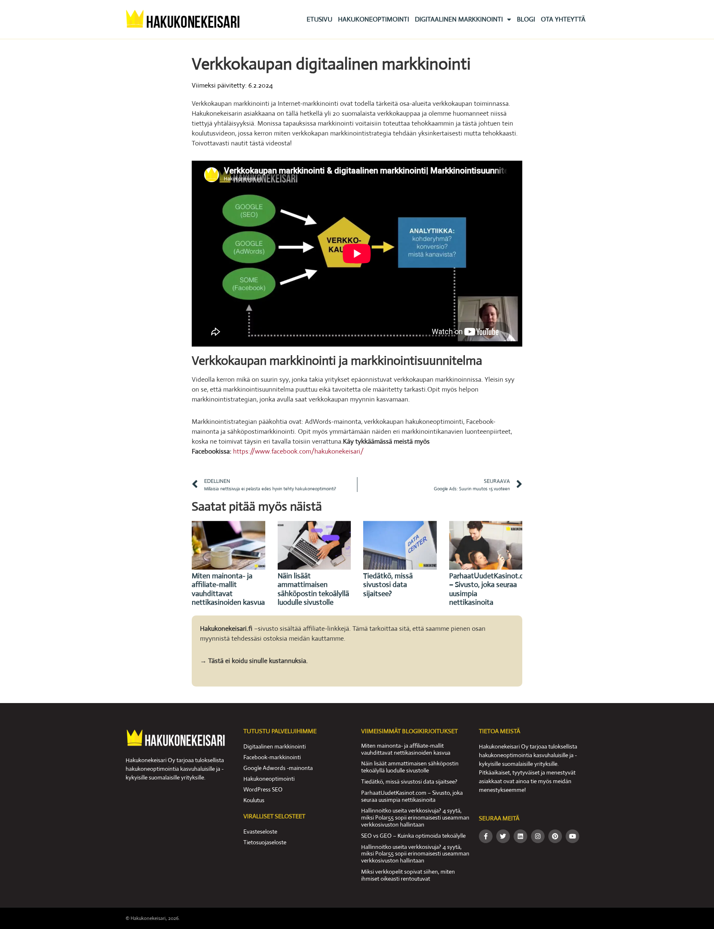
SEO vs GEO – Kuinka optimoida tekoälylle (413, 835)
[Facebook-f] (486, 836)
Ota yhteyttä (563, 19)
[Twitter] (503, 836)
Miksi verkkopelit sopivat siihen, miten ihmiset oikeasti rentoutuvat (408, 875)
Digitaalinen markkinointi (459, 19)
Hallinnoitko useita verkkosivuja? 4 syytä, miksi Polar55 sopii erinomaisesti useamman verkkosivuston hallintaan (415, 817)
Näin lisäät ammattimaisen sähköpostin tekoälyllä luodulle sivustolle (313, 589)
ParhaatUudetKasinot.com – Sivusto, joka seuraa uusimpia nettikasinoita (491, 589)
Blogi (526, 19)
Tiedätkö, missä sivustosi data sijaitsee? (388, 584)
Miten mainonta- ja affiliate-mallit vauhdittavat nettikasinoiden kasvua (228, 589)
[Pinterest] (555, 836)
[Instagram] (538, 836)
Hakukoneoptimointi (373, 19)
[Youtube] (572, 836)
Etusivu (319, 19)
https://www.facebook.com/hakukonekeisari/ (298, 451)
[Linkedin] (520, 836)
